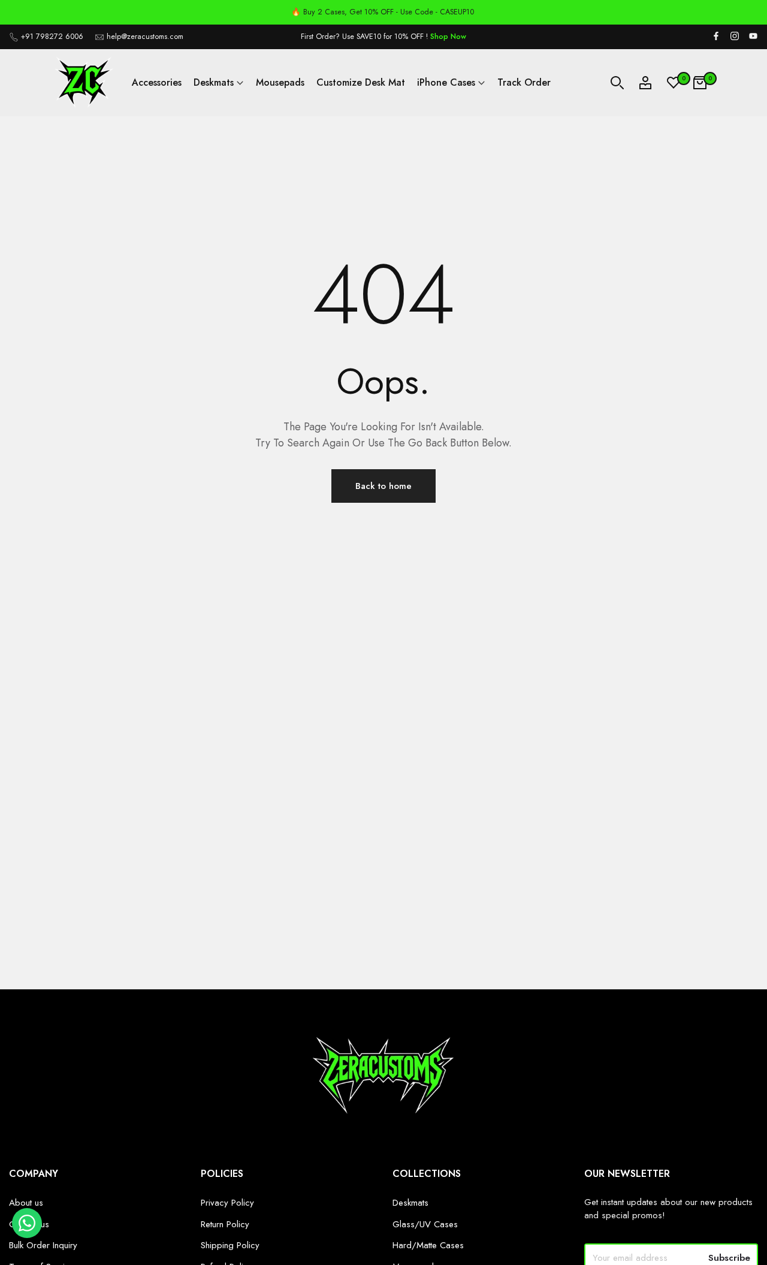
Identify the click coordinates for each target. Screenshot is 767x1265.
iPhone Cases (446, 82)
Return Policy (225, 1224)
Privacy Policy (227, 1202)
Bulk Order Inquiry (43, 1245)
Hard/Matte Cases (428, 1245)
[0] (673, 82)
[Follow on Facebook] (716, 37)
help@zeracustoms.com (145, 36)
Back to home (383, 486)
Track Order (524, 82)
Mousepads (280, 82)
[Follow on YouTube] (753, 37)
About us (26, 1202)
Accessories (157, 82)
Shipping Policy (230, 1245)
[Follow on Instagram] (734, 37)
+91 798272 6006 (52, 36)
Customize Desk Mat (360, 82)
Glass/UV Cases (425, 1224)
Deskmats (214, 82)
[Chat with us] (27, 1235)
